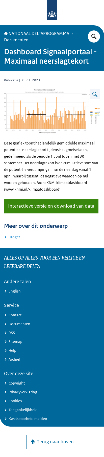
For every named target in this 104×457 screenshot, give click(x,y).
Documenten (16, 40)
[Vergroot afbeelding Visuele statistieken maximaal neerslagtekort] (95, 94)
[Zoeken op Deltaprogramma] (94, 36)
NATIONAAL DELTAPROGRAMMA (39, 33)
